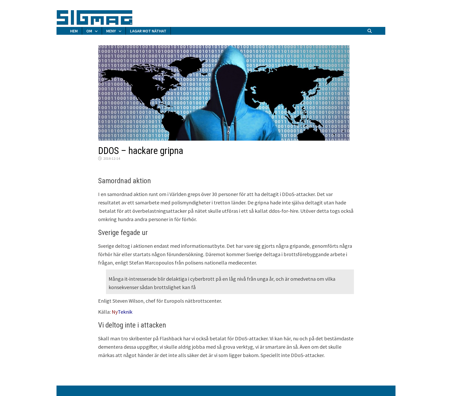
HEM (74, 30)
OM (89, 30)
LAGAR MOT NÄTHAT (148, 30)
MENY (111, 30)
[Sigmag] (94, 16)
